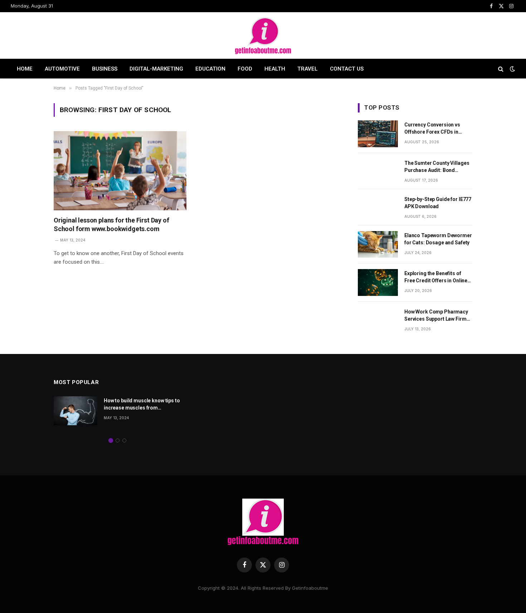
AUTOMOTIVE (62, 69)
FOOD (245, 69)
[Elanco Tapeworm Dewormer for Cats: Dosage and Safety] (378, 244)
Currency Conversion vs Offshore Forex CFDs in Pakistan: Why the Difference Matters (437, 128)
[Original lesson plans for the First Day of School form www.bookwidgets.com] (120, 170)
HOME (25, 69)
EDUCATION (210, 69)
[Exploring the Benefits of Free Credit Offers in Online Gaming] (378, 282)
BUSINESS (104, 69)
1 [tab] (110, 440)
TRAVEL (307, 69)
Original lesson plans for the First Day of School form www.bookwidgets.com (111, 224)
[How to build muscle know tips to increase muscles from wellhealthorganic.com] (75, 410)
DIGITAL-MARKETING (156, 69)
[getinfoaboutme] (263, 35)
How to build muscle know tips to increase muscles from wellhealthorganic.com (142, 404)
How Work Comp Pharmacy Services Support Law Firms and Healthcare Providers (436, 315)
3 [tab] (124, 440)
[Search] (501, 69)
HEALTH (274, 69)
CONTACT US (347, 69)
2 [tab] (117, 440)
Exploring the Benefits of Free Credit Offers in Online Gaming (435, 277)
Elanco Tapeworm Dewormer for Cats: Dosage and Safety (438, 239)
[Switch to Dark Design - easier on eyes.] (511, 69)
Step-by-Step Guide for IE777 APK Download (437, 202)
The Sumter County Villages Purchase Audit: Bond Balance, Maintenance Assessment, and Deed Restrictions (436, 167)
